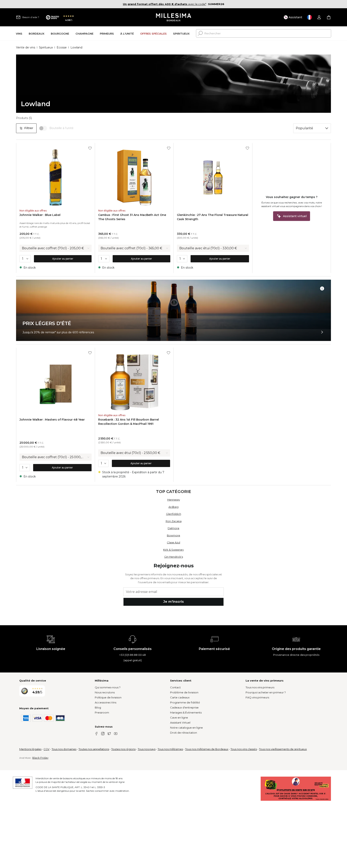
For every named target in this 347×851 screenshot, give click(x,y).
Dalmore (173, 528)
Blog (98, 707)
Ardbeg (173, 506)
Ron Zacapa (174, 521)
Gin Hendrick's (173, 556)
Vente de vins (25, 47)
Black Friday (40, 757)
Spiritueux (46, 47)
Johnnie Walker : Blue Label (39, 215)
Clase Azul (173, 542)
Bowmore (173, 535)
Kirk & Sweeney (173, 549)
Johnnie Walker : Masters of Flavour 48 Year (52, 419)
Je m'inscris (173, 602)
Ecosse (62, 47)
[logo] (173, 17)
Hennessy (173, 499)
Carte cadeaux (180, 697)
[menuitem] (19, 33)
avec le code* (164, 4)
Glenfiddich (173, 513)
